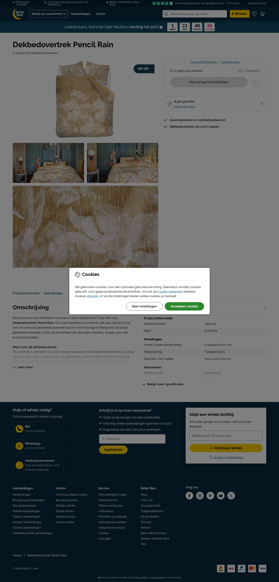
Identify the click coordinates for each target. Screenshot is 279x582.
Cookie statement (170, 291)
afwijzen (93, 296)
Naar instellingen (144, 306)
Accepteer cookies (184, 306)
